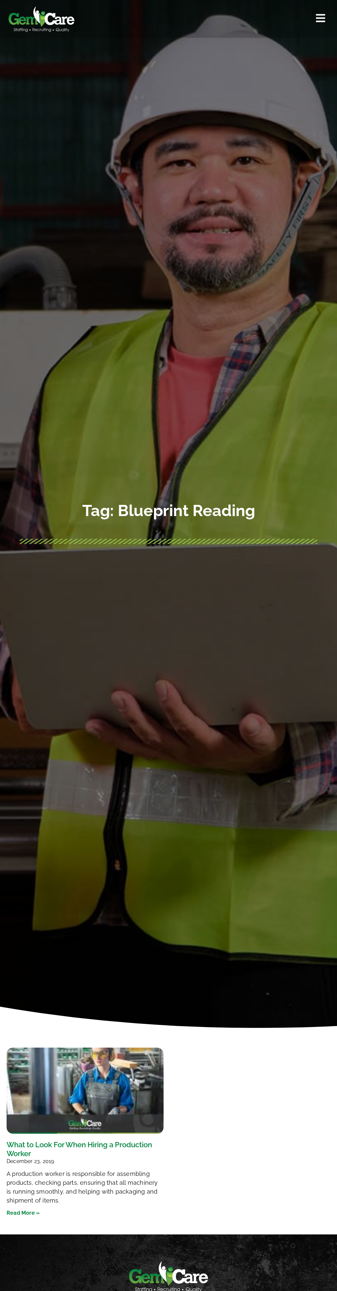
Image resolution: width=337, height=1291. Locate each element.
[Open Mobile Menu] (320, 18)
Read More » (23, 1213)
